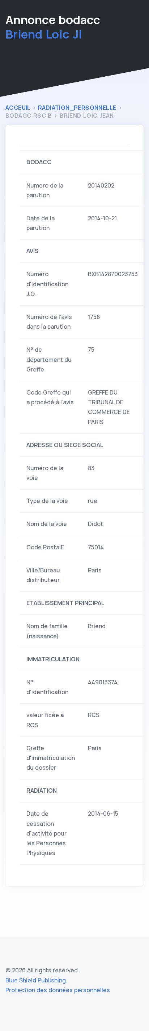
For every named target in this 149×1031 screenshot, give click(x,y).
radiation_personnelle (78, 108)
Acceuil (18, 108)
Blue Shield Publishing (35, 980)
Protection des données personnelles (57, 990)
